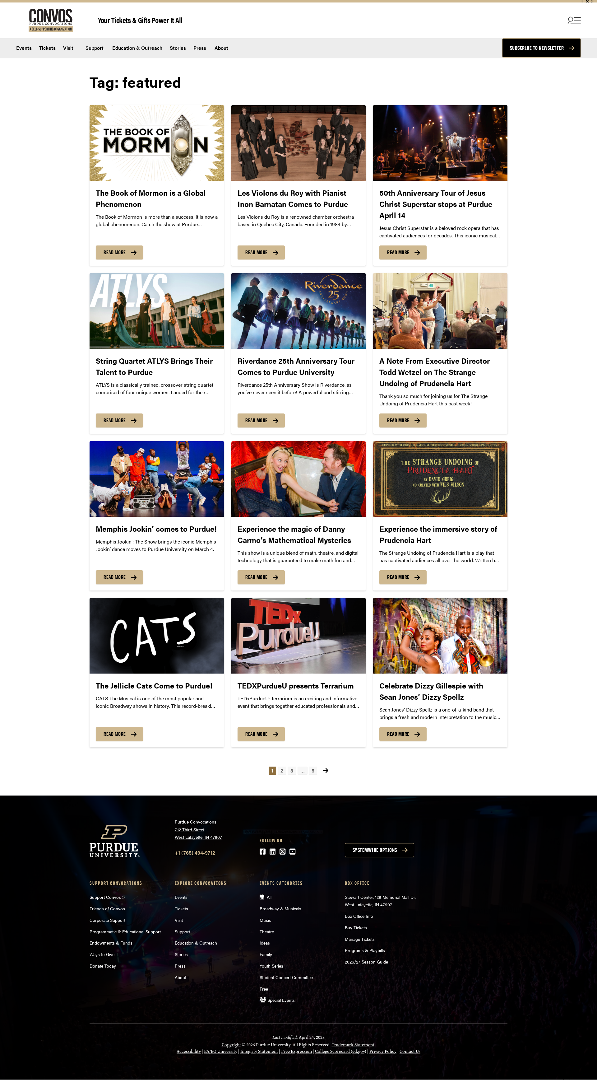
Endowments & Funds (111, 943)
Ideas (265, 943)
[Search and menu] (573, 20)
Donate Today (103, 966)
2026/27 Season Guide (366, 962)
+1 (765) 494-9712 (195, 852)
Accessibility (189, 1051)
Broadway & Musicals (280, 908)
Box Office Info (359, 916)
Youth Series (271, 966)
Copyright (231, 1045)
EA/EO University (220, 1051)
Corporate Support (107, 920)
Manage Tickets (360, 939)
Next (325, 770)
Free (264, 989)
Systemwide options (375, 850)
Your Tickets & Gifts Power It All (140, 19)
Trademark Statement (353, 1045)
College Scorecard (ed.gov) (340, 1051)
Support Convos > (107, 897)
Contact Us (410, 1051)
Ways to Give (102, 954)
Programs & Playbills (365, 950)
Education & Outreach (136, 47)
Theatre (267, 931)
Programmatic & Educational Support (125, 931)
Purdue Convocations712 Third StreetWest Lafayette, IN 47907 (198, 829)
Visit (68, 47)
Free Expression (296, 1051)
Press (199, 47)
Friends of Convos (107, 908)
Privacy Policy (382, 1051)
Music (265, 920)
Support (94, 47)
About (221, 47)
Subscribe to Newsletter (537, 48)
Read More (115, 252)
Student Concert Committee (286, 977)
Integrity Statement (259, 1051)
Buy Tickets (356, 927)
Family (266, 954)
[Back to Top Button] (566, 1078)
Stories (178, 47)
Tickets (47, 47)
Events (24, 47)
